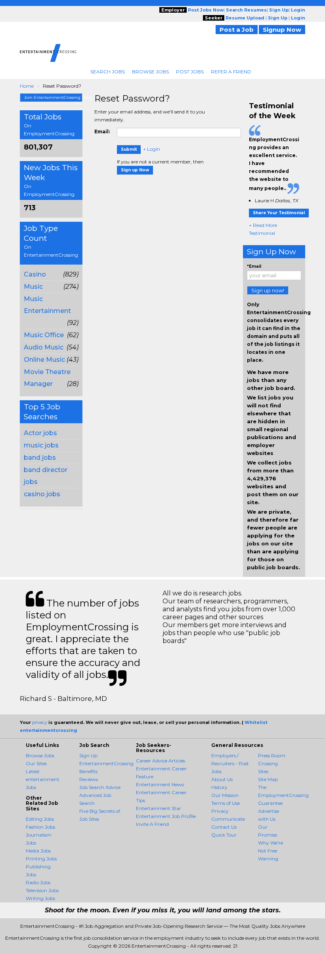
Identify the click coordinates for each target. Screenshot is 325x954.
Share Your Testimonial (279, 212)
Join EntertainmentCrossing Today (53, 97)
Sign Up (88, 755)
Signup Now (282, 29)
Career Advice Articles (160, 761)
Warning (268, 859)
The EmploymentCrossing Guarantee (283, 795)
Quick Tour (224, 835)
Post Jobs (190, 72)
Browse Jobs (150, 72)
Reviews (88, 779)
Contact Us (224, 827)
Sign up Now (135, 170)
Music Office (44, 335)
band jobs (40, 457)
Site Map (268, 779)
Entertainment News (160, 784)
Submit (129, 149)
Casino (35, 274)
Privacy (220, 811)
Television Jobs (42, 890)
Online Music (44, 359)
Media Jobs (38, 851)
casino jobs (42, 494)
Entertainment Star (158, 808)
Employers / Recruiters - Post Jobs (230, 763)
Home (27, 86)
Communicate (228, 819)
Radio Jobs (38, 882)
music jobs (41, 445)
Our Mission (225, 795)
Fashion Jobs (40, 827)
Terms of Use (225, 803)
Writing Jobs (40, 898)
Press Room (271, 755)
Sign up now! (267, 290)
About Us (222, 779)
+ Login (151, 149)
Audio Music (43, 347)
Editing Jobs (40, 819)
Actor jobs (40, 433)
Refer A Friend (231, 72)
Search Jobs (107, 72)
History (219, 787)
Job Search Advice (99, 787)
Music (33, 286)
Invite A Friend (152, 824)
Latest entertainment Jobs (42, 779)
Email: (102, 131)
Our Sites (36, 763)
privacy (39, 722)
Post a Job (237, 29)
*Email (254, 266)
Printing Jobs (41, 859)
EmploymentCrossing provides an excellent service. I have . (274, 163)
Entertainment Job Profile (166, 816)
